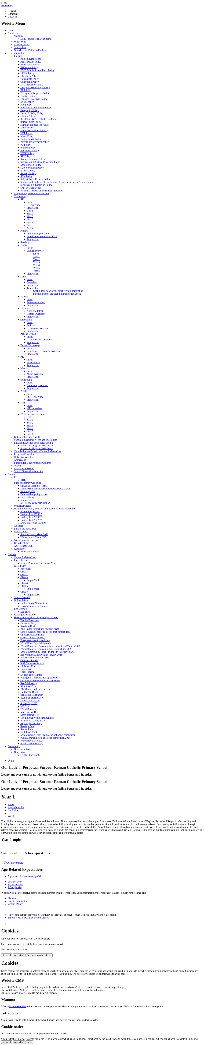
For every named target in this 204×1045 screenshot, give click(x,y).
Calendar (18, 525)
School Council (22, 597)
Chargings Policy (29, 76)
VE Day (24, 706)
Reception (25, 568)
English (24, 245)
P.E (22, 356)
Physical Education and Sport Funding (33, 442)
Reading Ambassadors (25, 614)
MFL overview (34, 408)
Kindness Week (28, 686)
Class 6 (24, 591)
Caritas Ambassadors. (25, 557)
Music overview (35, 374)
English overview (35, 250)
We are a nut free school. (26, 540)
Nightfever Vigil (28, 732)
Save (29, 1042)
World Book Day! (29, 709)
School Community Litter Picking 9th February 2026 (47, 651)
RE (22, 199)
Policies (18, 56)
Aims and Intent (35, 311)
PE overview (33, 362)
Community (14, 746)
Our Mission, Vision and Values (30, 50)
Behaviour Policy (29, 67)
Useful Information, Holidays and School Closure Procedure (44, 508)
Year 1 (30, 213)
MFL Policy (26, 133)
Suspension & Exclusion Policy (36, 185)
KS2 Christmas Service (32, 663)
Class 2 (24, 574)
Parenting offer (27, 491)
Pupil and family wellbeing (27, 482)
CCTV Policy (27, 73)
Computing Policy (29, 81)
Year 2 (30, 216)
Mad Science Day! (29, 712)
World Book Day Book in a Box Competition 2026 (46, 649)
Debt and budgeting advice (33, 494)
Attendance (20, 548)
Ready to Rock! (28, 626)
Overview (32, 282)
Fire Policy (25, 104)
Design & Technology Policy (35, 87)
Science (24, 296)
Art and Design (28, 333)
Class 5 (24, 586)
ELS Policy (26, 90)
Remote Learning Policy (32, 159)
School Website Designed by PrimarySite (28, 917)
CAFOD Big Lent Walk (32, 637)
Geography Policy (29, 110)
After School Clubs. (24, 545)
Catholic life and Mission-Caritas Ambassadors (37, 451)
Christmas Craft (28, 666)
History (24, 308)
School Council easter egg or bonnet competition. (45, 631)
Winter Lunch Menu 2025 (33, 537)
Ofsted (17, 465)
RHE (16, 477)
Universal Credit (22, 505)
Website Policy (15, 904)
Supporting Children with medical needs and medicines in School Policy (56, 182)
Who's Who (20, 41)
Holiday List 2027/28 (31, 520)
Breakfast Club (21, 543)
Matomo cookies (17, 1006)
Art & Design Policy (30, 61)
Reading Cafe (27, 726)
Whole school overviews (32, 414)
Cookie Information (17, 901)
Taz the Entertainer (29, 620)
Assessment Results (24, 468)
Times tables (33, 288)
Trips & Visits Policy (30, 187)
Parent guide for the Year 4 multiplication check (57, 293)
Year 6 (30, 227)
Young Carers (27, 500)
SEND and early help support (35, 502)
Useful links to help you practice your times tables (58, 290)
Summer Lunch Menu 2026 (34, 534)
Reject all (7, 955)
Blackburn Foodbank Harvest (35, 689)
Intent (30, 202)
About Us (13, 33)
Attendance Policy (29, 64)
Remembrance (27, 729)
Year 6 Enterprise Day (31, 697)
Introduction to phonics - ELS (42, 236)
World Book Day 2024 (32, 740)
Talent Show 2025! (30, 700)
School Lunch (21, 531)
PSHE (23, 391)
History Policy (27, 116)
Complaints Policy (29, 79)
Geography (26, 319)
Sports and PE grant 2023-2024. (36, 448)
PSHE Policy (27, 153)
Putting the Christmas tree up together (39, 677)
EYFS (30, 210)
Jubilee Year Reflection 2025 (34, 657)
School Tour (20, 47)
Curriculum (20, 196)
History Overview (36, 313)
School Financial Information (28, 471)
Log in (13, 16)
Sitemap (12, 898)
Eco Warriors (20, 608)
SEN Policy (26, 176)
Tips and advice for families (34, 606)
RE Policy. (25, 156)
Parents (11, 474)
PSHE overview (35, 396)
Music (23, 368)
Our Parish (19, 752)
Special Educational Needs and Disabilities (35, 439)
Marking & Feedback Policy (34, 124)
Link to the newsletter (25, 528)
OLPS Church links (30, 755)
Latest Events (15, 884)
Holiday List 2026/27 (31, 517)
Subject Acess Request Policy (35, 179)
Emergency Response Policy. (35, 93)
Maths (23, 276)
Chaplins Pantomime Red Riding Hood (40, 680)
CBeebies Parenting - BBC (34, 485)
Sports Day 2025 (28, 703)
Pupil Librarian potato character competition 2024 (45, 737)
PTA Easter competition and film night (39, 629)
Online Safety (21, 600)
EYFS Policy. (27, 101)
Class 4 (24, 583)
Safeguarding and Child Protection (31, 193)
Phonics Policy (27, 147)
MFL (23, 402)
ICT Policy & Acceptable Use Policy (39, 119)
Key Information (16, 53)
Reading (24, 242)
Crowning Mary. (28, 623)
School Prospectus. (30, 511)
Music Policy (27, 136)
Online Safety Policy (30, 139)
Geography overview (37, 328)
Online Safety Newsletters (33, 603)
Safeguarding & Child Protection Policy (40, 162)
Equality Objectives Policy (33, 99)
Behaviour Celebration (31, 694)
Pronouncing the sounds (39, 233)
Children (12, 554)
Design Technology (30, 345)
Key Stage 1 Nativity (31, 723)
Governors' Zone (22, 749)
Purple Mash (33, 580)
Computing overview (37, 385)
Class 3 (24, 577)
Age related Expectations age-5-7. (25, 876)
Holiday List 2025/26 (31, 514)
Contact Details (21, 44)
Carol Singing (27, 672)
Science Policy (27, 170)
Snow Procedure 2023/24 (33, 523)
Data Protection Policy (31, 84)
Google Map (15, 887)
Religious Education (24, 454)
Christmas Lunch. (29, 660)
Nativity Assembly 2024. (32, 720)
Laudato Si (25, 611)
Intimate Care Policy (30, 121)
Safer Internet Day (29, 714)
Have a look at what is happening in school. (36, 617)
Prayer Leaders (21, 560)
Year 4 (30, 222)
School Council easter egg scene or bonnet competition (48, 735)
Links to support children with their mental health (45, 488)
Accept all (19, 955)
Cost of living (27, 497)
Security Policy (28, 173)
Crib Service (26, 669)
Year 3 (30, 219)
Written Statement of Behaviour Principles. (41, 190)
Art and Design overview (39, 339)
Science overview (36, 302)
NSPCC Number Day (31, 743)
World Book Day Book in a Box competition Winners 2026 (50, 646)
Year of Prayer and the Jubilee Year (38, 563)
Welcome (18, 36)
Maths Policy (27, 127)
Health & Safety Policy (32, 113)
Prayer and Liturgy (29, 150)
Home (11, 30)
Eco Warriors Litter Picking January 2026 (41, 654)
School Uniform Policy (32, 167)
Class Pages (20, 566)
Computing (26, 379)
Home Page (7, 5)
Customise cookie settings (39, 955)
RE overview (33, 205)
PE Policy (25, 144)
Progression (33, 207)
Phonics (24, 230)
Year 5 (30, 225)
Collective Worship (23, 457)
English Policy (27, 96)
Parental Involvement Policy (34, 142)
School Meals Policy (30, 164)
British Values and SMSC (27, 437)
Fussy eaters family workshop (35, 640)
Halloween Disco (29, 692)
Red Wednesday (28, 683)
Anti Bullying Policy (30, 58)
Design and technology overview (43, 351)
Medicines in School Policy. (34, 130)
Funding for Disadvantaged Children (32, 462)
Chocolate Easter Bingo (32, 634)
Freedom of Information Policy (35, 107)
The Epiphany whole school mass (37, 717)
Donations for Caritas (31, 674)
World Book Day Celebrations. (36, 643)
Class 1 (24, 571)
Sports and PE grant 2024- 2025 (36, 445)
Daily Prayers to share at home (35, 38)
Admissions (20, 460)
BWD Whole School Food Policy (37, 70)
